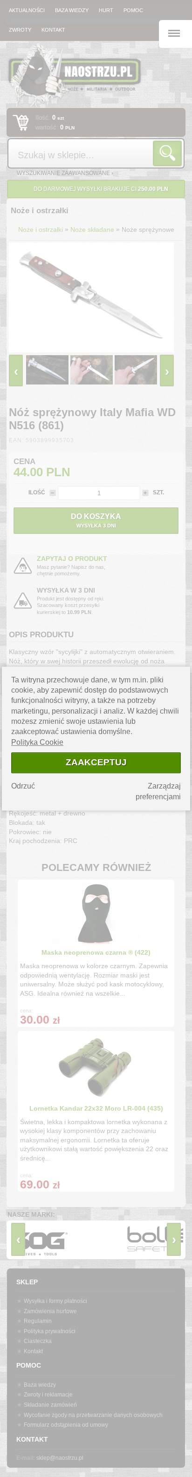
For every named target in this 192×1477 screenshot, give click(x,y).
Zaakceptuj (96, 762)
